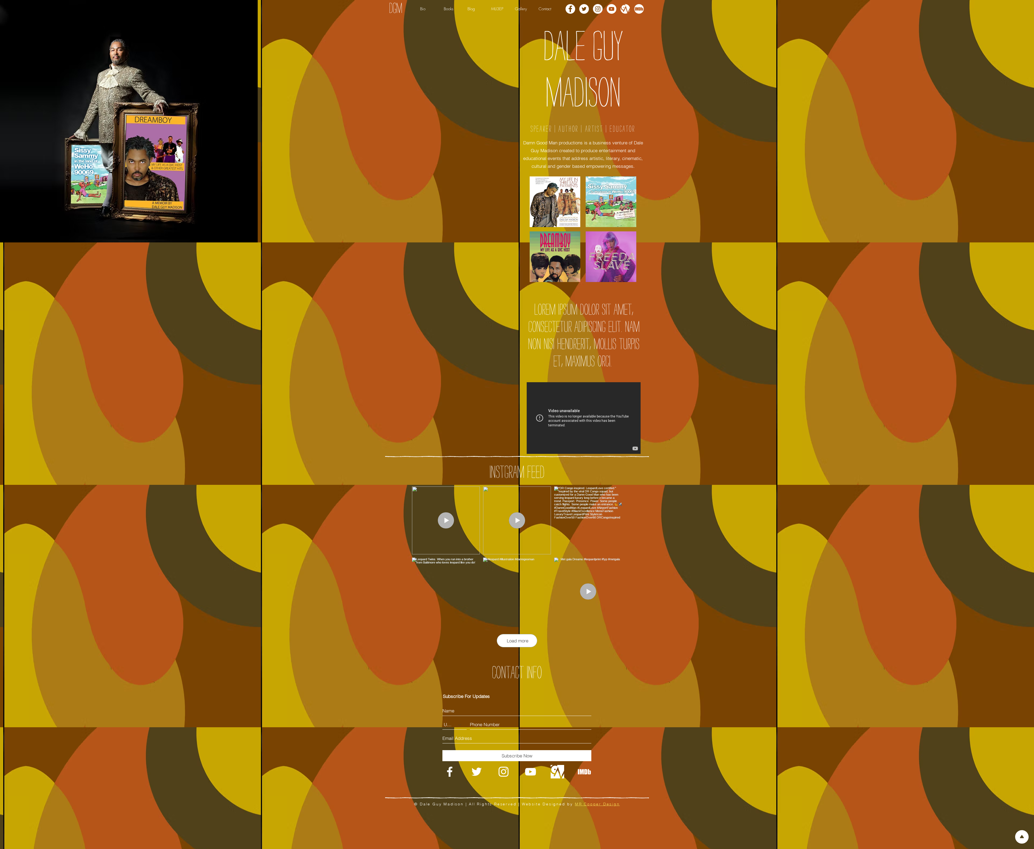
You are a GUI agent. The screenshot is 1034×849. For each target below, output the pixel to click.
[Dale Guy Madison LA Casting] (625, 9)
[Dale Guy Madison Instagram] (598, 9)
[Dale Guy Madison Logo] (449, 771)
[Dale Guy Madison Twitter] (584, 9)
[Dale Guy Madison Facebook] (570, 9)
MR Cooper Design (597, 804)
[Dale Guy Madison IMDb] (584, 771)
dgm (395, 8)
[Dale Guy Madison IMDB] (639, 9)
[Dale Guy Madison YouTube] (611, 9)
